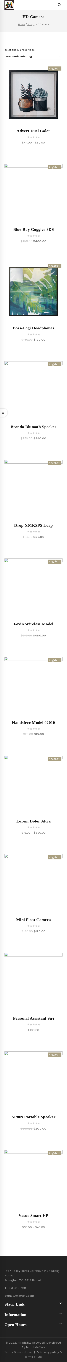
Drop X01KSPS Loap (33, 525)
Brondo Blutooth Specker (34, 426)
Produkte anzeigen (33, 842)
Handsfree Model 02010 (33, 722)
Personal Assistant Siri (33, 1018)
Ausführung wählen (33, 152)
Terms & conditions (18, 1352)
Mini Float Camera (33, 919)
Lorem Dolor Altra (33, 821)
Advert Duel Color (33, 130)
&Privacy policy (48, 1352)
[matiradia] (10, 5)
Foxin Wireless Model (33, 624)
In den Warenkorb (33, 250)
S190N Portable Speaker (34, 1117)
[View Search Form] (59, 5)
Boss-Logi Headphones (33, 328)
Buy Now (33, 1039)
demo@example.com (19, 1295)
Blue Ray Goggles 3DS (33, 229)
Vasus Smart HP (33, 1215)
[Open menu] (50, 5)
